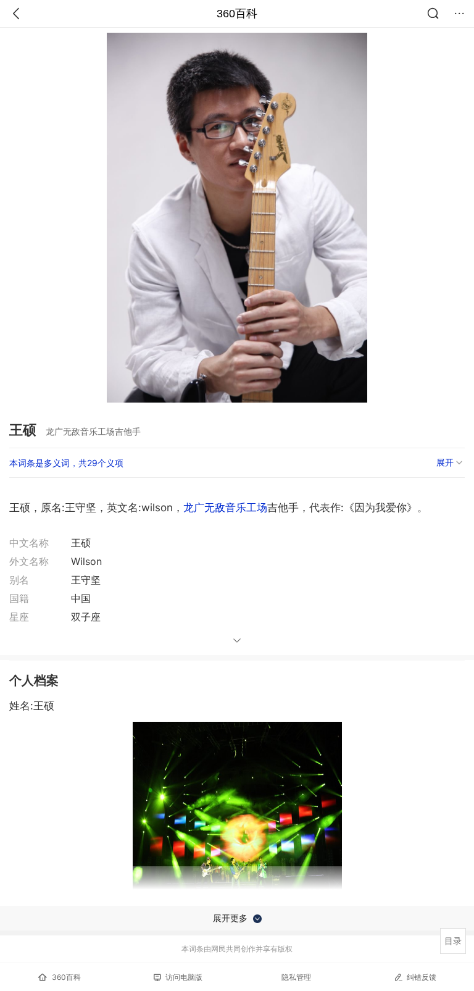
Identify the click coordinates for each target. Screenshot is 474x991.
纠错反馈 (421, 977)
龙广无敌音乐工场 (225, 507)
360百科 (237, 13)
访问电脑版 (183, 977)
